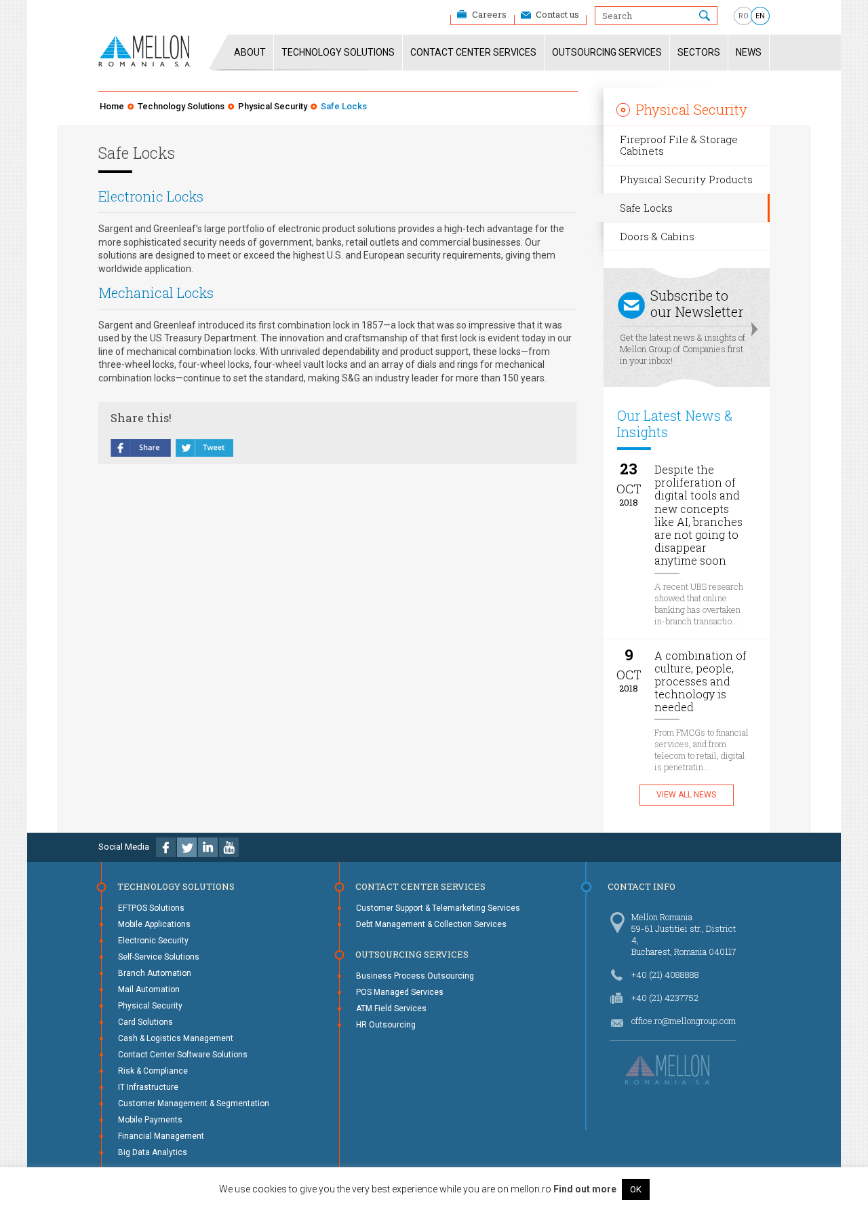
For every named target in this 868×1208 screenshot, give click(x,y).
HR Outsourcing (386, 1025)
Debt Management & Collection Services (431, 924)
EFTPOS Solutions (151, 908)
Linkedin (208, 847)
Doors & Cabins (657, 236)
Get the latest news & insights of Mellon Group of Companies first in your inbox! (682, 326)
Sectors (698, 52)
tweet (204, 449)
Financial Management (161, 1136)
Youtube (229, 847)
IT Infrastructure (148, 1087)
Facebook (166, 847)
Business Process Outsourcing (415, 976)
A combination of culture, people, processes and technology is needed (700, 682)
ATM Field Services (391, 1008)
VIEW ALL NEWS (686, 794)
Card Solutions (145, 1022)
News (749, 52)
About (250, 52)
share (141, 449)
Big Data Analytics (152, 1152)
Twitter (187, 847)
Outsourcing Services (607, 52)
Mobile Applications (154, 924)
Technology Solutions (338, 52)
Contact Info (641, 886)
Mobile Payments (150, 1120)
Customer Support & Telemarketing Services (438, 908)
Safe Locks (646, 207)
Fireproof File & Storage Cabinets (679, 144)
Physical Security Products (686, 179)
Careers (489, 14)
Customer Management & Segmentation (193, 1103)
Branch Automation (154, 973)
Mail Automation (149, 989)
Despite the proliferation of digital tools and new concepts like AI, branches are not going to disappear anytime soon (698, 515)
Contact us (557, 14)
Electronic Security (153, 940)
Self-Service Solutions (158, 957)
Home (112, 106)
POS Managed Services (399, 992)
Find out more (584, 1189)
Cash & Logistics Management (175, 1038)
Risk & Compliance (153, 1071)
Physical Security (272, 106)
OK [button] (636, 1189)
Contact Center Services (473, 52)
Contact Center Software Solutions (183, 1054)
